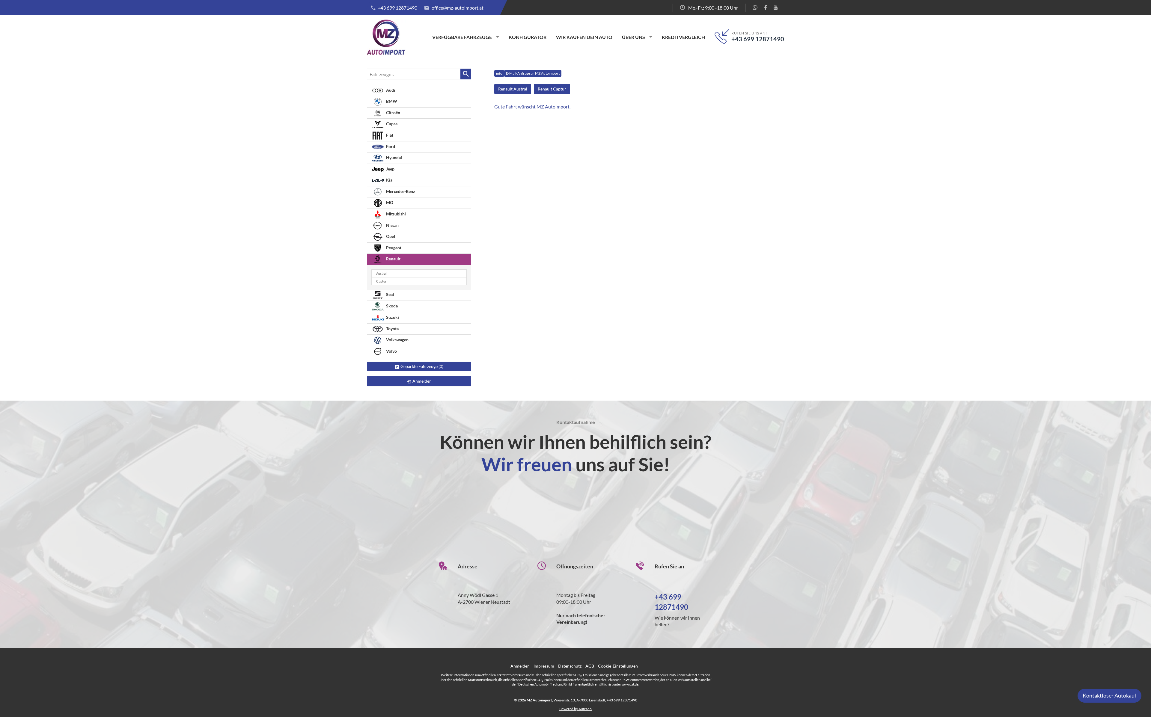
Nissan (392, 225)
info (499, 73)
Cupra (391, 123)
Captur (381, 281)
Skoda (391, 305)
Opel (390, 236)
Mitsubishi (395, 213)
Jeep (389, 168)
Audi (390, 90)
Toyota (392, 328)
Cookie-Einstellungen (618, 665)
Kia (388, 179)
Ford (390, 146)
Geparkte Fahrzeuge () (421, 366)
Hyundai (393, 157)
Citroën (392, 112)
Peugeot (393, 247)
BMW (391, 101)
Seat (389, 294)
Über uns (633, 37)
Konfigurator (527, 37)
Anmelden (520, 665)
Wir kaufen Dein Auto (584, 37)
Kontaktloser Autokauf (1109, 695)
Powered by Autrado (575, 709)
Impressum (544, 665)
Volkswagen (397, 339)
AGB (589, 665)
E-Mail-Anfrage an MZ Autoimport (533, 73)
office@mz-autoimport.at (457, 7)
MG (389, 202)
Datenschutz (569, 665)
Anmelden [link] (422, 381)
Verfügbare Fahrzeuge (462, 37)
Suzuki (392, 317)
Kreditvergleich (683, 37)
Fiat (389, 135)
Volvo (391, 351)
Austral (381, 273)
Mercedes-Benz (400, 191)
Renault (392, 258)
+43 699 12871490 (397, 7)
